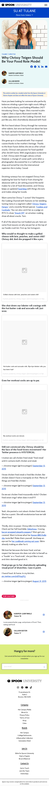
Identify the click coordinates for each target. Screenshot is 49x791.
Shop (24, 720)
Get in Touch (24, 768)
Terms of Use (24, 718)
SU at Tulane (24, 11)
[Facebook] (31, 66)
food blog (22, 189)
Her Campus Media (24, 710)
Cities (25, 723)
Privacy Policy (24, 715)
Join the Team (24, 771)
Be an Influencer (24, 759)
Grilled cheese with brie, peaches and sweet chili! (21, 294)
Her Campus (24, 733)
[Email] (46, 66)
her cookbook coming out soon (25, 541)
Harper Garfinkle (16, 73)
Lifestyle (12, 54)
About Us (24, 712)
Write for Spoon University (24, 753)
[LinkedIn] (42, 66)
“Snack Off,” (19, 213)
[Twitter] (39, 66)
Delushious (32, 529)
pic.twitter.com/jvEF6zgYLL (14, 576)
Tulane (4, 54)
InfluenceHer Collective (24, 738)
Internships (24, 774)
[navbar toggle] (45, 5)
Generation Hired (25, 741)
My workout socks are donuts (13, 436)
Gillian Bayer (14, 81)
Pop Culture (9, 596)
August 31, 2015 (39, 581)
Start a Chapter (24, 756)
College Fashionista (24, 735)
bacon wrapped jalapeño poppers (16, 532)
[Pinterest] (35, 66)
